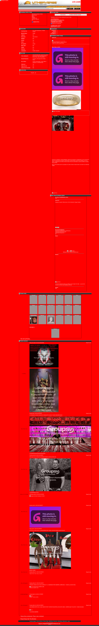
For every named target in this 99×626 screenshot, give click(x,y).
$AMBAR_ (68, 315)
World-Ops (51, 621)
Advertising (60, 621)
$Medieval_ (77, 305)
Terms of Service (40, 621)
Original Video (31, 573)
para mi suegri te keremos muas (57, 20)
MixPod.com (75, 252)
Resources (55, 621)
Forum (72, 6)
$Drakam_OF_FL (51, 295)
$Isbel (77, 295)
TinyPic (41, 573)
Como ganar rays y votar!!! (56, 21)
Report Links (88, 342)
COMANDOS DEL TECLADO (56, 22)
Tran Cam (78, 4)
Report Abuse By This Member (28, 619)
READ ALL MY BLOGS (56, 23)
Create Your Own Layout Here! (58, 43)
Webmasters (65, 621)
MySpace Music (66, 252)
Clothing (68, 6)
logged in (67, 14)
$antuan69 (33, 295)
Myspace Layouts (58, 202)
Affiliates (78, 6)
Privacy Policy (45, 621)
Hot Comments (71, 202)
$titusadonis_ (77, 315)
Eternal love (65, 202)
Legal (69, 621)
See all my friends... (26, 338)
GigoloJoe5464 (33, 315)
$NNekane (68, 305)
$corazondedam (68, 295)
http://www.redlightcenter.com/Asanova (62, 230)
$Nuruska (42, 315)
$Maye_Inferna (51, 315)
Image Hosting (77, 202)
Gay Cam (78, 3)
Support (74, 6)
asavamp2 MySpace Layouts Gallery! (59, 42)
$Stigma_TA (42, 305)
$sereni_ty (60, 305)
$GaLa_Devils (50, 305)
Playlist (71, 252)
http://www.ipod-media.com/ (60, 231)
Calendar (64, 6)
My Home (52, 6)
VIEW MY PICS (36, 21)
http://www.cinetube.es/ (59, 232)
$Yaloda (59, 295)
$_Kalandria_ (59, 315)
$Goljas (33, 305)
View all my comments (26, 616)
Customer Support (32, 621)
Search (61, 6)
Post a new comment (38, 616)
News (56, 6)
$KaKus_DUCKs (42, 295)
